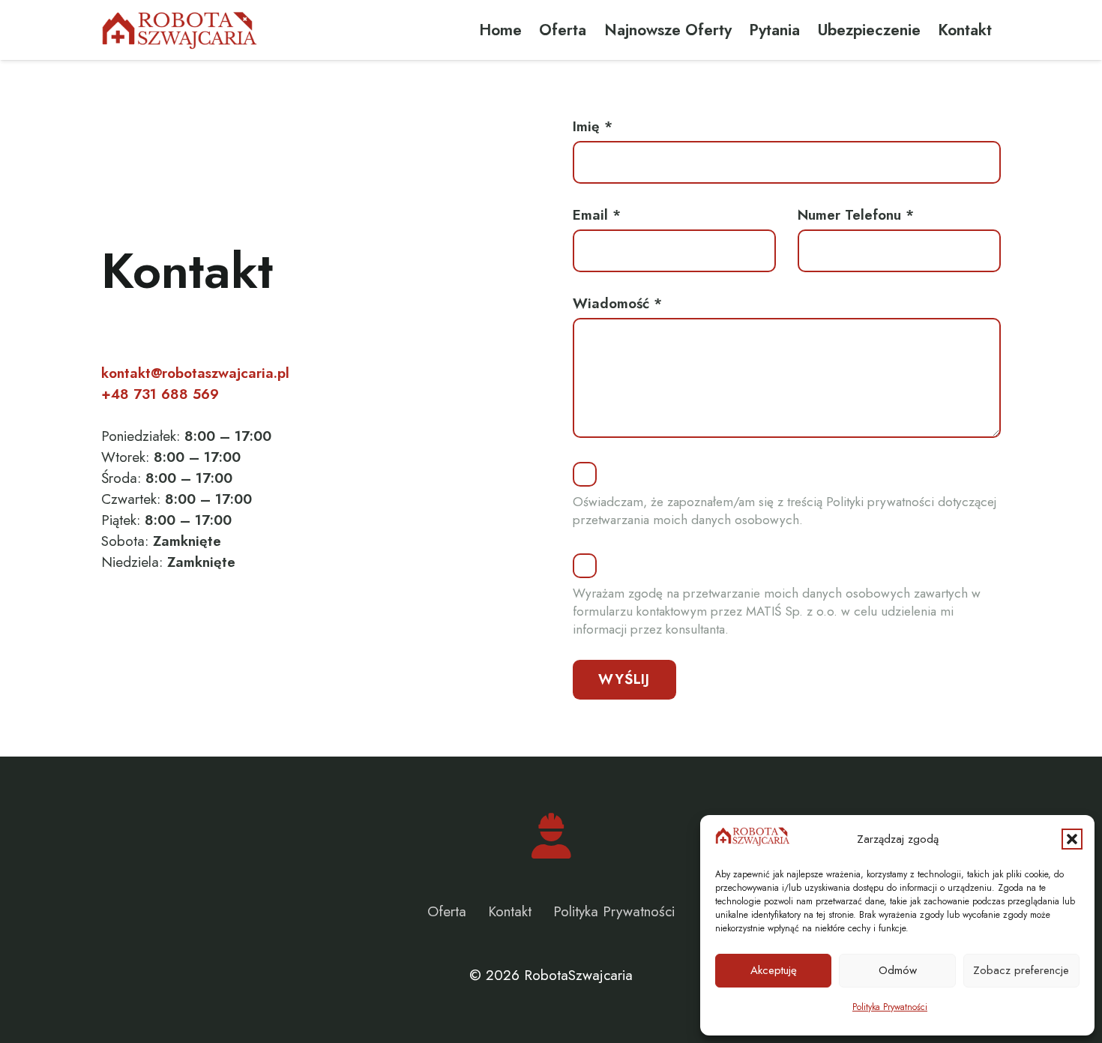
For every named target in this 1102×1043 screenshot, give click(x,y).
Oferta (446, 911)
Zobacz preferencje (1021, 970)
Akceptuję (773, 970)
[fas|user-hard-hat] (551, 836)
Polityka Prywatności (889, 1007)
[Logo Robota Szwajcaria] (179, 30)
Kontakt (510, 911)
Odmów (898, 970)
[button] (1072, 839)
